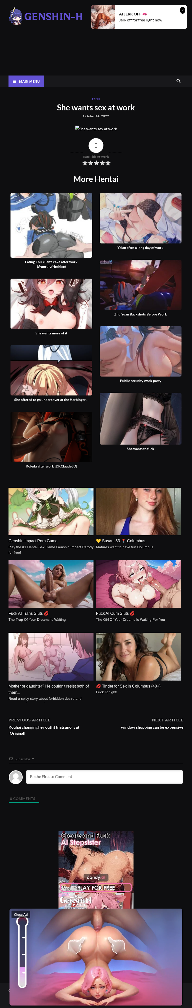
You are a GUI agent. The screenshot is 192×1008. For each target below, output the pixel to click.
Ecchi (96, 99)
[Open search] (178, 81)
